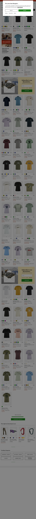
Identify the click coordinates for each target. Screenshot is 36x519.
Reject (11, 10)
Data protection (20, 7)
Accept (24, 10)
